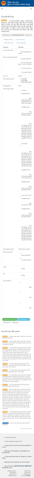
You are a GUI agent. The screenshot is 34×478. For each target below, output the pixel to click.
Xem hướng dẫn (23, 319)
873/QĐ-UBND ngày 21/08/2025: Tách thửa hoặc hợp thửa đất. (16, 337)
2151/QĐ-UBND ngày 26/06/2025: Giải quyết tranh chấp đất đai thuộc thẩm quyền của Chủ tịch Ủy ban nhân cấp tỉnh (16, 365)
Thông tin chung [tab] (8, 39)
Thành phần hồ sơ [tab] (8, 43)
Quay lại (16, 322)
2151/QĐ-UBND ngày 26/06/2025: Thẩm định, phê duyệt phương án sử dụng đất (16, 370)
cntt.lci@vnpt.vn (16, 467)
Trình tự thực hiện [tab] (20, 39)
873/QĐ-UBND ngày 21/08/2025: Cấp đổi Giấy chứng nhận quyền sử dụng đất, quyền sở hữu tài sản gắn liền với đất (16, 342)
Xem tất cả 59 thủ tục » (27, 428)
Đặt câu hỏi (7, 322)
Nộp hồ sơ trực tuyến (10, 319)
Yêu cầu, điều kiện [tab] (21, 43)
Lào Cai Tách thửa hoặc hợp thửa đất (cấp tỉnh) (16, 423)
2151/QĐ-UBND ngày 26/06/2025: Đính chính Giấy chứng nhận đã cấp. (15, 385)
